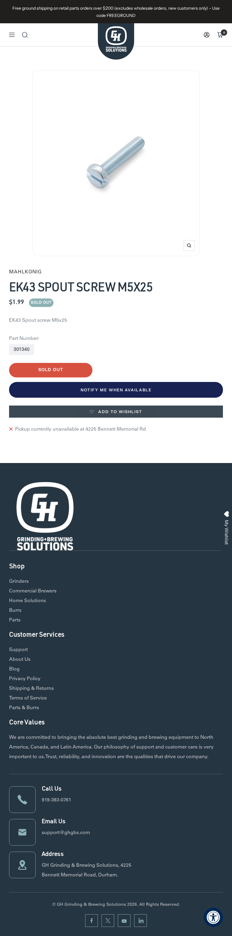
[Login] (207, 35)
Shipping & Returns (31, 688)
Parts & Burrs (24, 708)
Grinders (19, 581)
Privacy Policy (24, 679)
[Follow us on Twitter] (108, 921)
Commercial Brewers (32, 591)
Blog (14, 669)
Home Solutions (27, 600)
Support (18, 649)
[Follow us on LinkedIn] (140, 921)
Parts (15, 620)
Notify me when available (116, 389)
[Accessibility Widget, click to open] (213, 917)
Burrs (15, 610)
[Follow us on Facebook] (91, 921)
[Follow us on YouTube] (124, 921)
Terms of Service (28, 698)
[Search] (25, 35)
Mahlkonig (25, 272)
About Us (20, 659)
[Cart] (220, 35)
